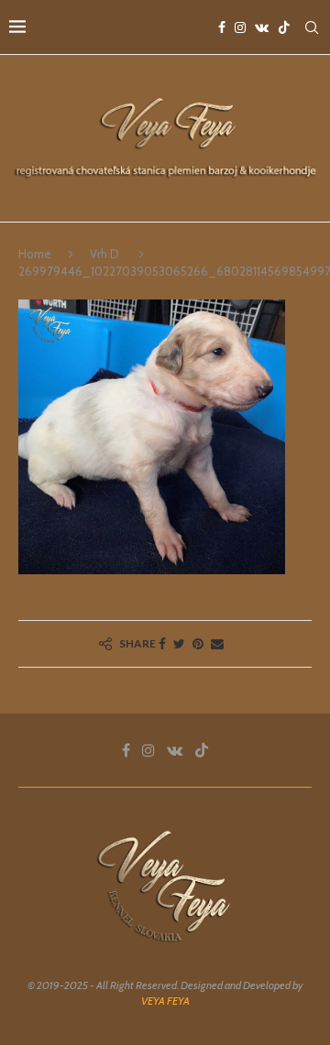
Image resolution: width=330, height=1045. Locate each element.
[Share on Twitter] (179, 644)
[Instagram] (240, 27)
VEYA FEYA (165, 1000)
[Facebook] (222, 27)
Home (34, 253)
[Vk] (262, 27)
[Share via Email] (217, 644)
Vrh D (104, 253)
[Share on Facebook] (162, 644)
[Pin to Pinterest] (198, 644)
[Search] (311, 27)
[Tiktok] (284, 27)
